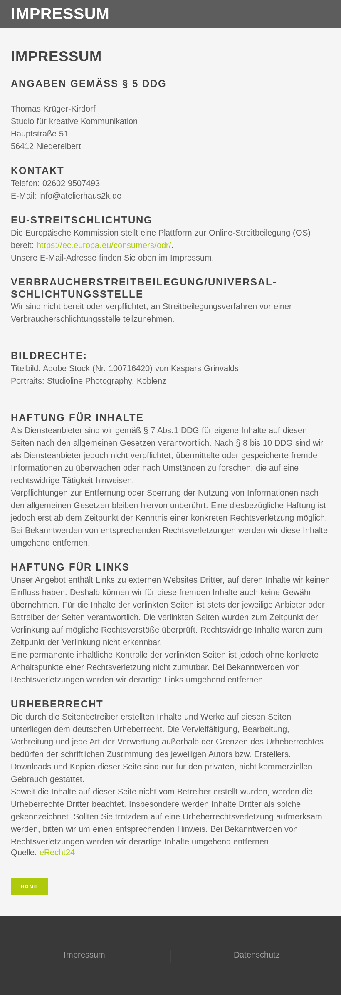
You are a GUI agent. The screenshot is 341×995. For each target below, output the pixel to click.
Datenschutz (257, 954)
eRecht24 (57, 852)
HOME (29, 886)
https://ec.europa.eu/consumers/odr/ (104, 245)
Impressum (84, 954)
